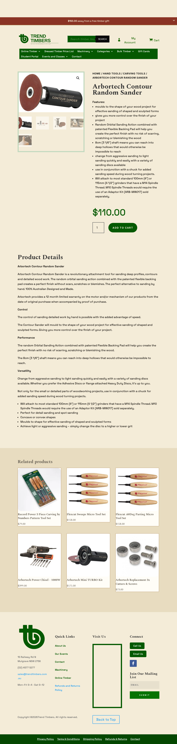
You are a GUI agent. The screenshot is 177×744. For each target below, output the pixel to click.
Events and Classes (53, 56)
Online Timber (29, 51)
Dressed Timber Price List (59, 51)
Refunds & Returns (116, 739)
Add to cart (123, 227)
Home (96, 73)
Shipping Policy (92, 739)
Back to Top (106, 719)
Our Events (61, 653)
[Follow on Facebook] (133, 663)
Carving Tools (134, 73)
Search (102, 39)
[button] (88, 21)
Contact (76, 56)
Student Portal (29, 56)
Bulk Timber (124, 51)
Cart (154, 40)
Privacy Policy (45, 739)
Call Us (137, 645)
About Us (60, 645)
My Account (126, 40)
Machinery (83, 51)
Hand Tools (112, 73)
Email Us (138, 653)
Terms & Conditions (68, 739)
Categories (103, 51)
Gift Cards (144, 51)
